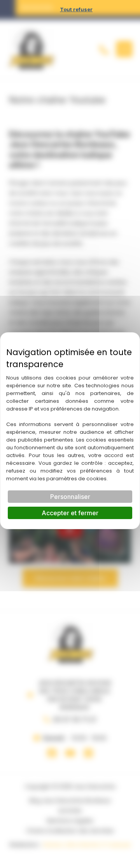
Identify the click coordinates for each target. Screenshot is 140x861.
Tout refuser (76, 9)
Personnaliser (70, 496)
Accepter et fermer (70, 513)
